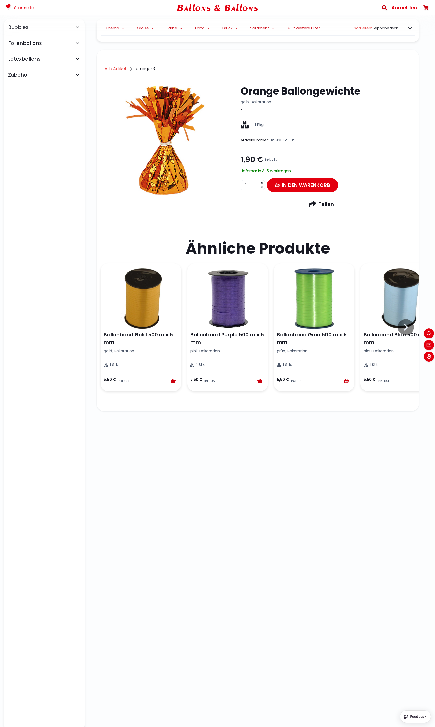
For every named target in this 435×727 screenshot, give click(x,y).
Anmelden (404, 7)
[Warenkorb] (426, 8)
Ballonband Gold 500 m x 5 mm (138, 338)
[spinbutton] (253, 185)
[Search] (384, 8)
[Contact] (429, 345)
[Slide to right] (406, 327)
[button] (262, 182)
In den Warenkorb (306, 185)
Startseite (24, 7)
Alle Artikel (115, 69)
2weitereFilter (306, 28)
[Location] (429, 357)
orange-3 (145, 69)
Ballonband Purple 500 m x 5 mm (227, 338)
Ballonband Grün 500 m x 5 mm (312, 338)
